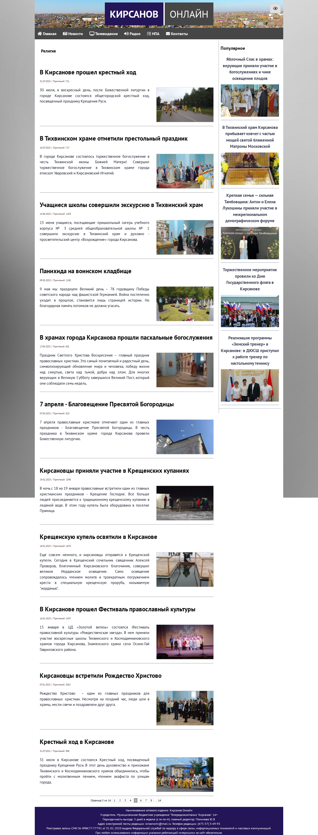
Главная (49, 33)
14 (159, 800)
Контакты (179, 33)
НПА (155, 33)
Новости (75, 33)
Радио (135, 33)
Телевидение (106, 33)
